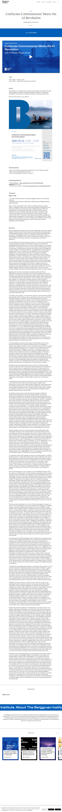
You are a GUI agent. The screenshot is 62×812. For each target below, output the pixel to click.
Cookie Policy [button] (5, 810)
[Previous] (57, 733)
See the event (7, 757)
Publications (49, 2)
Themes (38, 2)
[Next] (59, 733)
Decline (51, 809)
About (54, 2)
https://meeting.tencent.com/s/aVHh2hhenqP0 (31, 183)
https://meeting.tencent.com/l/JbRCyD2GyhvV (39, 186)
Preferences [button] (30, 810)
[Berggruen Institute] (5, 2)
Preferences (44, 809)
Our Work (43, 2)
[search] (58, 2)
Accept (58, 809)
